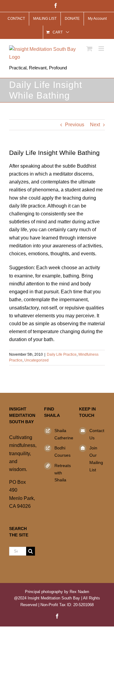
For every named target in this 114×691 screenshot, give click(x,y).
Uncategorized (36, 360)
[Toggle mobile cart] (89, 48)
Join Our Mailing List (96, 458)
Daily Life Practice (62, 354)
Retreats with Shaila (62, 473)
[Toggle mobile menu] (101, 48)
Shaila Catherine (62, 434)
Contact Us (96, 434)
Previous (74, 124)
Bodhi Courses (62, 451)
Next (95, 124)
